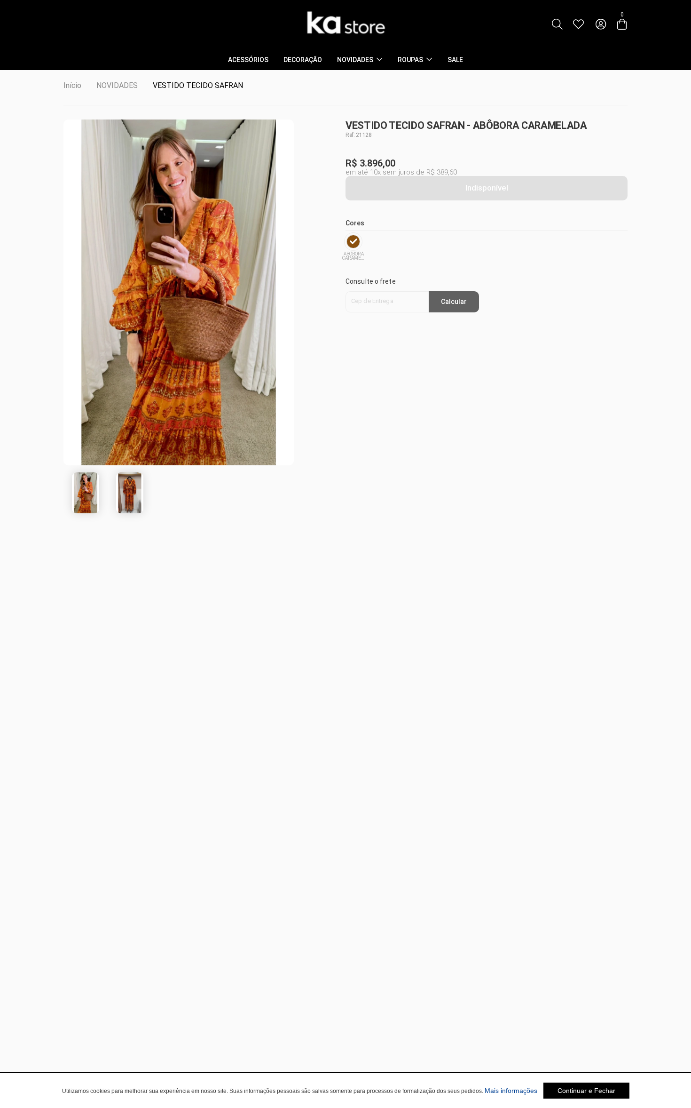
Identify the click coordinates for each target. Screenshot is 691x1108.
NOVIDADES (355, 59)
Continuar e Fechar (586, 1090)
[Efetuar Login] (601, 24)
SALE (455, 59)
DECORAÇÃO (302, 59)
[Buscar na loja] (557, 24)
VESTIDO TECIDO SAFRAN (198, 85)
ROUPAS (410, 59)
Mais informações (511, 1090)
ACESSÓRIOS (248, 59)
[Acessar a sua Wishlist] (578, 24)
